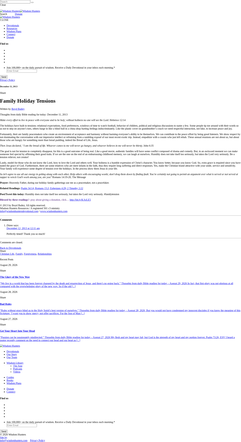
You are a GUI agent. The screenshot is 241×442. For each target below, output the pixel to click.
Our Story (12, 354)
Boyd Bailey (18, 109)
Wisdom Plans (14, 31)
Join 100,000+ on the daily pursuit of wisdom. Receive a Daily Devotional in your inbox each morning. (61, 67)
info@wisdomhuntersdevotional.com (19, 211)
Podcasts (17, 368)
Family (19, 253)
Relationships (45, 253)
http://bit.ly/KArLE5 (80, 199)
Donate (18, 14)
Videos (16, 371)
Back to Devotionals (10, 248)
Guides (10, 377)
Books (10, 380)
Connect (11, 34)
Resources (12, 28)
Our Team (12, 357)
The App (17, 365)
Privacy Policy (7, 80)
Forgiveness (30, 253)
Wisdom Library (15, 363)
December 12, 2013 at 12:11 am (23, 228)
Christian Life (7, 253)
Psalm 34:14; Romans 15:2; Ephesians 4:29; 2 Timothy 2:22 (52, 188)
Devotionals (13, 25)
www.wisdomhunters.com (53, 211)
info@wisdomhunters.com (13, 440)
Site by (3, 437)
